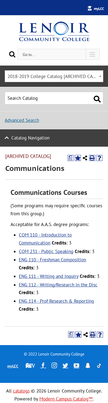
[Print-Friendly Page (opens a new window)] (92, 158)
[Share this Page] (85, 158)
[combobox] (54, 76)
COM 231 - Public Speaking (46, 251)
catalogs (21, 391)
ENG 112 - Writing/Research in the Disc (58, 285)
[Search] (12, 54)
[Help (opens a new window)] (99, 158)
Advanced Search (22, 120)
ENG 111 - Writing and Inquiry (48, 276)
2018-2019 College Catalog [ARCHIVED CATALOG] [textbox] (55, 76)
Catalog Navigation (30, 138)
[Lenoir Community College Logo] (54, 32)
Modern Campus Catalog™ (65, 399)
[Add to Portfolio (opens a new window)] (78, 158)
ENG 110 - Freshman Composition (52, 260)
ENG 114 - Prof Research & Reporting (56, 301)
